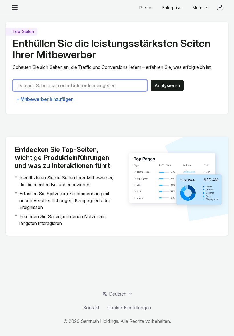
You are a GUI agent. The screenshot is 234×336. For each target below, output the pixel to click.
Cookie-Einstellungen (129, 307)
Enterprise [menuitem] (171, 7)
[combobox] (82, 85)
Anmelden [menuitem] (220, 7)
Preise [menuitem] (145, 7)
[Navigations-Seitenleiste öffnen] (15, 7)
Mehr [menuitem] (197, 7)
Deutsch (117, 294)
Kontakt (91, 307)
